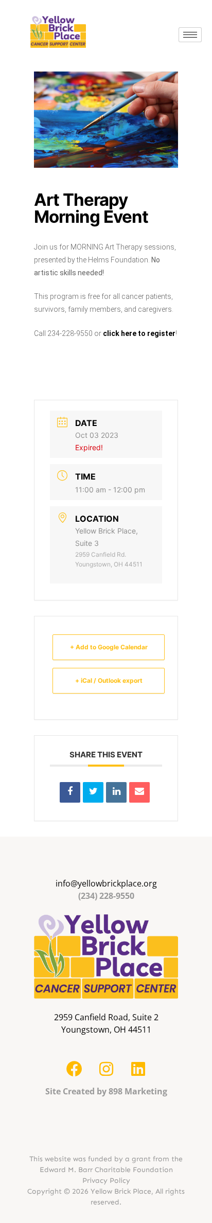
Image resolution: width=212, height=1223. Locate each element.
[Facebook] (74, 1069)
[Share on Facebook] (70, 792)
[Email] (139, 792)
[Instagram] (106, 1069)
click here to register (139, 333)
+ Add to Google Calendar (109, 647)
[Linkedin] (116, 792)
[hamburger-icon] (190, 34)
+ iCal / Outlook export (109, 680)
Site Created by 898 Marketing (106, 1091)
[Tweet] (93, 792)
